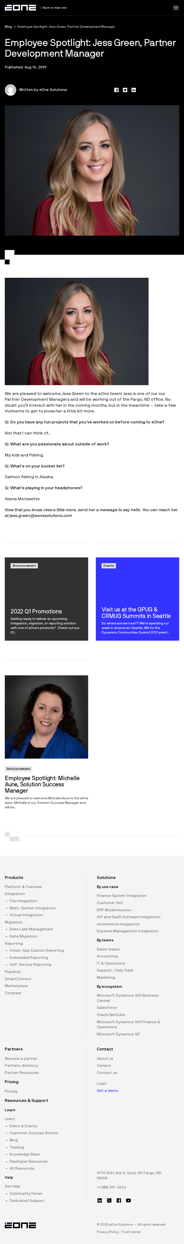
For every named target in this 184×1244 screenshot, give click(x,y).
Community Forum (26, 1193)
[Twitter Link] (109, 1200)
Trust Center (131, 1232)
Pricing (11, 1091)
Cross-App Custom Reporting (37, 950)
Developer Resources (29, 1161)
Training (17, 1147)
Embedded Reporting (29, 958)
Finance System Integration (122, 896)
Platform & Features (23, 887)
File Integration (23, 901)
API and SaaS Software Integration (128, 917)
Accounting (107, 956)
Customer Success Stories (34, 1133)
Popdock (13, 972)
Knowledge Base (25, 1154)
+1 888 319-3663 (111, 1187)
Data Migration (23, 936)
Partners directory (21, 1065)
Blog (8, 26)
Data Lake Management (31, 929)
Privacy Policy (108, 1232)
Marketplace (16, 986)
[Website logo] (20, 8)
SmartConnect (18, 979)
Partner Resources (22, 1073)
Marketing (106, 977)
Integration (15, 894)
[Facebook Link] (119, 1200)
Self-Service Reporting (30, 964)
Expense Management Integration (127, 931)
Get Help (12, 1186)
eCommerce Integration (118, 924)
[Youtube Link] (128, 1200)
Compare (13, 993)
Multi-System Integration (33, 908)
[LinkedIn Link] (100, 1200)
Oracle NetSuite (111, 1015)
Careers (104, 1065)
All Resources (22, 1168)
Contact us (107, 1073)
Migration (13, 922)
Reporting (14, 943)
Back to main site (55, 7)
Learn (10, 1119)
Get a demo (107, 1091)
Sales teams (108, 949)
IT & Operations (111, 963)
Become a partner (21, 1059)
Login (102, 1083)
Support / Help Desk (115, 970)
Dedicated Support (27, 1201)
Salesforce (107, 1008)
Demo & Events (23, 1126)
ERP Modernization (114, 910)
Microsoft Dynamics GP (118, 1034)
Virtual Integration (26, 915)
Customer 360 (110, 903)
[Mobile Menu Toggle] (175, 7)
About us (105, 1059)
